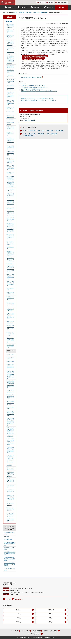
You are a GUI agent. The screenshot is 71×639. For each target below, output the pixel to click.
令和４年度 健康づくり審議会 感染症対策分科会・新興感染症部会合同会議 (10, 441)
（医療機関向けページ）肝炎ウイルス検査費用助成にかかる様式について (10, 140)
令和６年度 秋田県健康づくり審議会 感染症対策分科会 (10, 276)
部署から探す (37, 7)
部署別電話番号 (18, 599)
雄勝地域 (51, 622)
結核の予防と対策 (10, 119)
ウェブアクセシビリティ (34, 634)
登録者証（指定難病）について (10, 322)
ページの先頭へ (67, 636)
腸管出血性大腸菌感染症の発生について (10, 37)
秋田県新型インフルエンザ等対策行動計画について (10, 259)
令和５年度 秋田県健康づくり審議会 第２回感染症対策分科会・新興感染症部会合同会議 (10, 384)
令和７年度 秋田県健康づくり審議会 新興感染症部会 (10, 167)
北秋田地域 (51, 610)
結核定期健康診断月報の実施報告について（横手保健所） (10, 327)
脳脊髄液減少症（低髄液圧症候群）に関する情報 (10, 230)
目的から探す (24, 7)
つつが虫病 (9, 465)
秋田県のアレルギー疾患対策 (10, 173)
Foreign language (62, 2)
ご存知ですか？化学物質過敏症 (10, 310)
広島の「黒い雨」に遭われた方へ (10, 391)
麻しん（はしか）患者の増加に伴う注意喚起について (10, 243)
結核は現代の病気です (10, 486)
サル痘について (10, 436)
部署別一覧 (32, 133)
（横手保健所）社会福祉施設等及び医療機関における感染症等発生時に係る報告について (10, 430)
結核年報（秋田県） (10, 76)
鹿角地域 (18, 610)
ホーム (15, 12)
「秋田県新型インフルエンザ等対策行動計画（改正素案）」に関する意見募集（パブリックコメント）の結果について (10, 267)
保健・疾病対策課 (52, 133)
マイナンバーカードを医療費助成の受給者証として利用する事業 (10, 160)
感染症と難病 (44, 12)
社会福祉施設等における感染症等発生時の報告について (10, 366)
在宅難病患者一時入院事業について (10, 293)
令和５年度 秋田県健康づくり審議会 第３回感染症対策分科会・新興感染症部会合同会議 (10, 375)
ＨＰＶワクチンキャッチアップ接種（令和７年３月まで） (10, 304)
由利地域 (18, 618)
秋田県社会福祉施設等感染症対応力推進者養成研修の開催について (10, 43)
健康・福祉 (28, 12)
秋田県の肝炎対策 (10, 52)
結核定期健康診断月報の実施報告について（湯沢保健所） (10, 340)
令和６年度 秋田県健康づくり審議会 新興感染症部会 (10, 283)
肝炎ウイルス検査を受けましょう (10, 408)
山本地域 (18, 614)
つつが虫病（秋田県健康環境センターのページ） (33, 85)
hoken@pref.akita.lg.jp (30, 120)
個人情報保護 (36, 630)
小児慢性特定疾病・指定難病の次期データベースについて (10, 396)
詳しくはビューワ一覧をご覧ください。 (31, 100)
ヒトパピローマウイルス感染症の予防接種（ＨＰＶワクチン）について (10, 213)
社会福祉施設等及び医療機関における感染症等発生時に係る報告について (10, 203)
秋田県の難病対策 (10, 85)
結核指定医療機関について (10, 123)
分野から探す (11, 7)
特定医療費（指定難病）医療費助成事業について (10, 26)
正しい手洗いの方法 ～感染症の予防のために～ (10, 515)
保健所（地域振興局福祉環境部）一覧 (10, 520)
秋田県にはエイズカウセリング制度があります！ (10, 509)
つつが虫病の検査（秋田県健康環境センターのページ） (35, 87)
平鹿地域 (18, 622)
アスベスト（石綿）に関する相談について (10, 334)
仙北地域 (51, 618)
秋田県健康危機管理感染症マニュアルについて (10, 403)
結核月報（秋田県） (10, 48)
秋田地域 (51, 614)
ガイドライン (25, 630)
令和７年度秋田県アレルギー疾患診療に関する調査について (10, 195)
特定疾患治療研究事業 (10, 289)
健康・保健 (36, 12)
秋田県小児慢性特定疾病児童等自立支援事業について (10, 178)
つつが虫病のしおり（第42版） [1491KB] (31, 77)
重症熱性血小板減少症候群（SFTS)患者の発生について (10, 236)
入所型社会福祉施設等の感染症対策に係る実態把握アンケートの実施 (10, 184)
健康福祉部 (41, 133)
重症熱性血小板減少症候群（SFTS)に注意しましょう (10, 225)
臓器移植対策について (10, 247)
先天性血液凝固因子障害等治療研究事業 (10, 346)
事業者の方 (50, 7)
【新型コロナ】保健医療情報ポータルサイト (10, 298)
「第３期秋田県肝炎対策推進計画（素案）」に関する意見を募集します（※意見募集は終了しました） (10, 459)
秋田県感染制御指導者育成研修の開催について (10, 219)
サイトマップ (14, 630)
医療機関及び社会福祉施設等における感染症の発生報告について (10, 253)
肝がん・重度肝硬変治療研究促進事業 (10, 147)
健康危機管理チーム (30, 135)
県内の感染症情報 (10, 361)
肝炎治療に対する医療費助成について (10, 134)
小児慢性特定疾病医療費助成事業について (10, 71)
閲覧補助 (51, 2)
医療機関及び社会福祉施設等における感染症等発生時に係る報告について (10, 498)
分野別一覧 (21, 12)
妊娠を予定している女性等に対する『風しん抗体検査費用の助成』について (10, 95)
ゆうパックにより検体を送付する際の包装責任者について (10, 481)
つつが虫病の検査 (10, 354)
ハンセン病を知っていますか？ (10, 189)
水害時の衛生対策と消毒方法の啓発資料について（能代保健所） (10, 474)
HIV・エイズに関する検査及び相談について (10, 81)
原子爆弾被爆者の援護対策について (10, 116)
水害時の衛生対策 (10, 208)
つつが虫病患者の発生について (10, 88)
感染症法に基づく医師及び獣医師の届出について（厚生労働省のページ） (39, 91)
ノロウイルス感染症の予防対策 (10, 358)
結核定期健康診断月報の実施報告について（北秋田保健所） (10, 153)
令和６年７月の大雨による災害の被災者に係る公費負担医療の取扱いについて (10, 316)
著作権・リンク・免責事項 (50, 630)
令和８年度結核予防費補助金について (10, 128)
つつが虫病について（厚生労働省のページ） (32, 89)
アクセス (8, 599)
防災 (63, 7)
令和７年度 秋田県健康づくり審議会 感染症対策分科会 (10, 102)
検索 (41, 2)
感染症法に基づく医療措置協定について (10, 31)
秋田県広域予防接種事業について (10, 66)
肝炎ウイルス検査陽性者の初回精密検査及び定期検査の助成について (10, 413)
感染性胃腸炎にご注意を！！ (10, 504)
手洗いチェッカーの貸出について (10, 468)
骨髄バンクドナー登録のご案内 (10, 108)
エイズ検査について (10, 112)
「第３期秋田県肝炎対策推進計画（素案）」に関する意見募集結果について (10, 450)
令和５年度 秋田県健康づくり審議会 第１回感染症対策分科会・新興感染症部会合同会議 (10, 422)
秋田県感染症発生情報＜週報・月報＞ (10, 491)
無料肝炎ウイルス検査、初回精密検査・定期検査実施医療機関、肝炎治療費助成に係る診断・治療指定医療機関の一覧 (10, 59)
